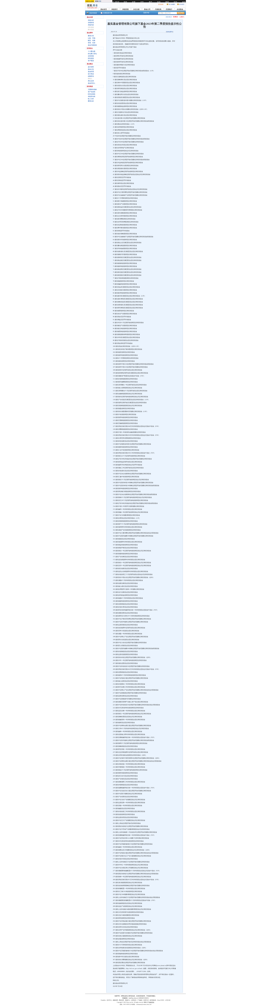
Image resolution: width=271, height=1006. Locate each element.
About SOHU (160, 1000)
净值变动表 (91, 96)
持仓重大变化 (92, 53)
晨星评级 (146, 13)
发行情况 (91, 74)
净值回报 (125, 9)
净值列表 (91, 25)
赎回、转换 (91, 40)
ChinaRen (103, 1000)
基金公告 (91, 69)
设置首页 (133, 1000)
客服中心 (127, 1000)
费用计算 (91, 36)
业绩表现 (91, 22)
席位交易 (91, 81)
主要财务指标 (92, 89)
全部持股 (91, 56)
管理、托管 (91, 43)
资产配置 (91, 60)
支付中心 (109, 1000)
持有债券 (91, 58)
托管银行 (169, 9)
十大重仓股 (91, 51)
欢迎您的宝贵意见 (143, 998)
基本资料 (91, 67)
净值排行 (114, 9)
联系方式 (146, 1000)
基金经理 (91, 71)
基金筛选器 (93, 13)
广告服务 (139, 1000)
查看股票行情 (107, 13)
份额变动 (91, 76)
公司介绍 (167, 1000)
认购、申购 (91, 38)
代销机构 (158, 9)
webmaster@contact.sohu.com (143, 1004)
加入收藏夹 (172, 4)
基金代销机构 (92, 45)
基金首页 (103, 9)
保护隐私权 (153, 1000)
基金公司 (147, 9)
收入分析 (91, 99)
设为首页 (181, 4)
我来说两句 (169, 31)
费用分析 (91, 101)
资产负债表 (91, 92)
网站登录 (121, 1000)
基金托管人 (91, 83)
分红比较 (136, 9)
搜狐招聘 (115, 1000)
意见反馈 (160, 4)
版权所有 (151, 1002)
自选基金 (180, 9)
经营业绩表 (91, 94)
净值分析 (91, 20)
